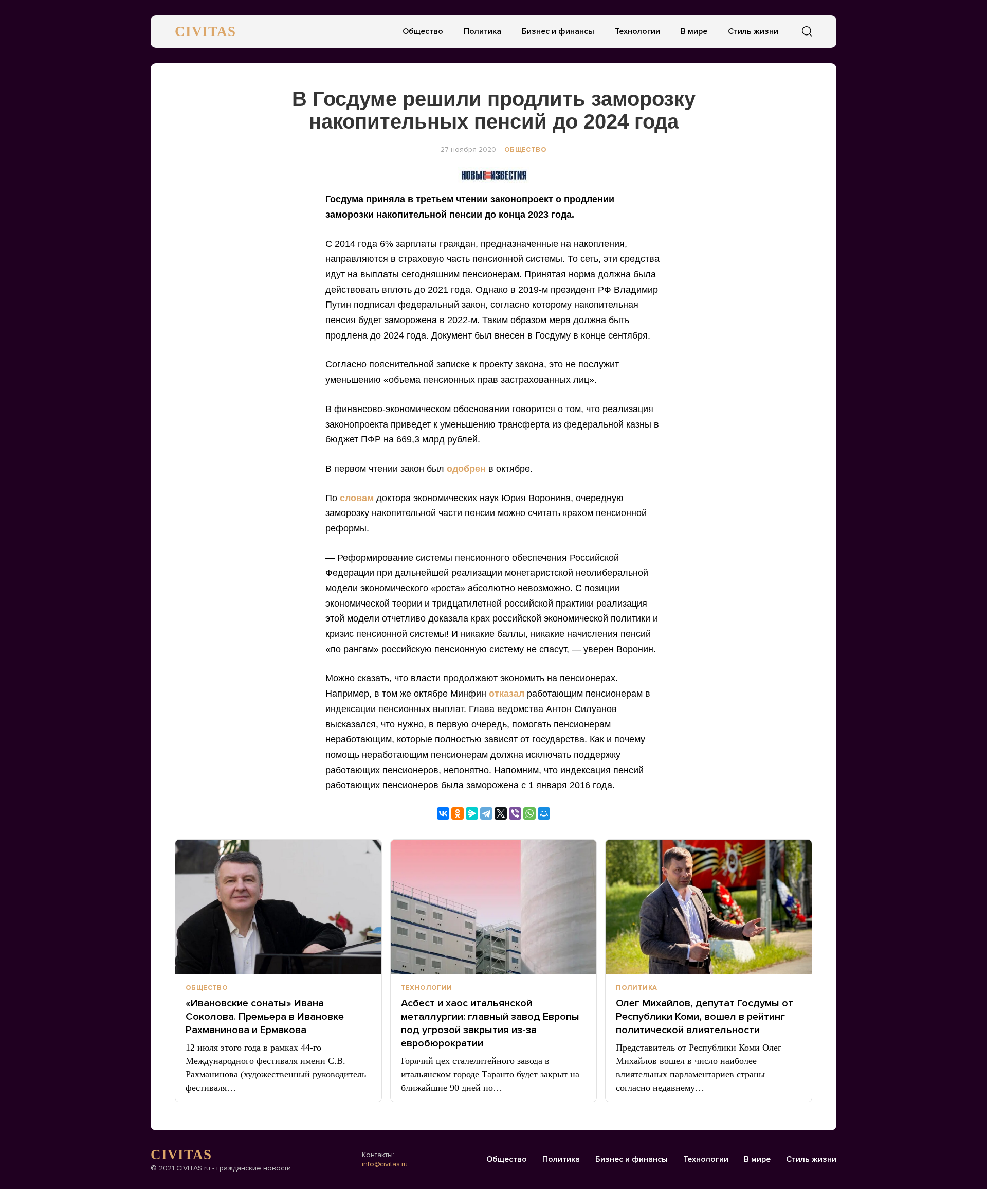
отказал (506, 693)
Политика (482, 31)
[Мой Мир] (544, 813)
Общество (423, 31)
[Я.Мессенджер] (472, 813)
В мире (694, 31)
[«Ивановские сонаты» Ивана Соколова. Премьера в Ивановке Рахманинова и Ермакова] (278, 907)
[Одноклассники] (457, 813)
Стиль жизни (753, 31)
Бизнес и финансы (558, 31)
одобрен (466, 469)
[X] (501, 813)
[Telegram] (486, 813)
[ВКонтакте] (443, 813)
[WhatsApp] (529, 813)
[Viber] (515, 813)
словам (357, 498)
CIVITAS (205, 31)
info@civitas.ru (385, 1164)
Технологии (637, 31)
